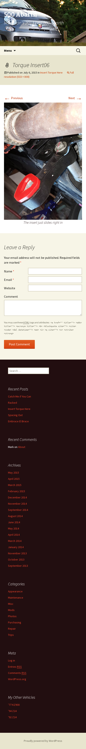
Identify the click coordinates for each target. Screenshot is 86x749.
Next (75, 98)
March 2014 (14, 541)
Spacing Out (15, 415)
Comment (11, 296)
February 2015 (16, 491)
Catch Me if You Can (19, 396)
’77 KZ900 (14, 705)
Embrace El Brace (18, 421)
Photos (12, 616)
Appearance (15, 591)
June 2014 (14, 522)
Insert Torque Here (51, 72)
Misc (10, 604)
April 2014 (14, 534)
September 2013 (18, 566)
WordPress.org (17, 679)
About (21, 447)
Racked (12, 402)
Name (9, 271)
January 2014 (16, 547)
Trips (11, 635)
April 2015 (14, 479)
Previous (13, 98)
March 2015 (14, 485)
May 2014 (13, 528)
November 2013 (17, 553)
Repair (12, 628)
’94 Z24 (12, 711)
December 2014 (17, 497)
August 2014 (15, 516)
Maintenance (15, 597)
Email (9, 280)
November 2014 (17, 503)
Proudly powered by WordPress (43, 741)
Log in (11, 660)
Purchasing (14, 622)
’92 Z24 (12, 717)
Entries (15, 666)
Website (9, 288)
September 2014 (18, 510)
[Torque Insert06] (43, 161)
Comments (17, 673)
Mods (11, 610)
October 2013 (16, 559)
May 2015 (13, 472)
